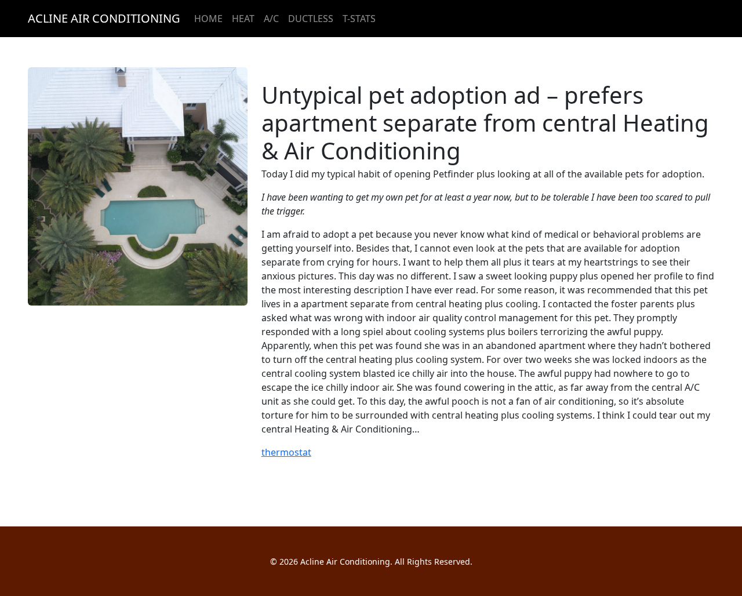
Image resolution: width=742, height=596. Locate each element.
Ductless (310, 18)
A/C (271, 18)
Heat (243, 18)
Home (208, 18)
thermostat (286, 452)
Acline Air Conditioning (104, 18)
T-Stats (359, 18)
